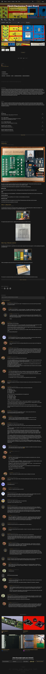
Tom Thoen (23, 11)
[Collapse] (7, 142)
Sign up (38, 1)
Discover (9, 1)
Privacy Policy (30, 669)
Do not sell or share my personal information (23, 670)
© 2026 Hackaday (23, 671)
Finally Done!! (4, 143)
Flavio (4, 632)
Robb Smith (9, 557)
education (3, 75)
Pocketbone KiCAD (5, 649)
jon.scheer (11, 313)
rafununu (8, 492)
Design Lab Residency (26, 75)
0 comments (12, 144)
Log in (43, 1)
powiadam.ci (9, 499)
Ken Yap (9, 336)
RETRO (12, 75)
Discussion (28, 22)
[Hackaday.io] (2, 1)
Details (7, 22)
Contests (13, 1)
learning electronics (18, 75)
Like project (29, 13)
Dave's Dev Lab (27, 650)
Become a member (15, 659)
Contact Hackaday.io (15, 669)
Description (3, 22)
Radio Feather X (5, 631)
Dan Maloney (10, 569)
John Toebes (9, 302)
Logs (19, 22)
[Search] (33, 1)
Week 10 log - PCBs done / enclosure (8, 242)
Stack (16, 1)
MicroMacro (25, 631)
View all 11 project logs (23, 279)
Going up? (23, 666)
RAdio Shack (8, 75)
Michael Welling (5, 650)
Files (10, 22)
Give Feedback (21, 669)
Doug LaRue (9, 505)
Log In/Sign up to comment (5, 300)
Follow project (17, 13)
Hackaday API (35, 669)
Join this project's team (5, 66)
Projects (5, 1)
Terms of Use (25, 669)
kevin (25, 632)
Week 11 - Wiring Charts (6, 204)
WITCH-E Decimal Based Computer (30, 649)
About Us (10, 669)
